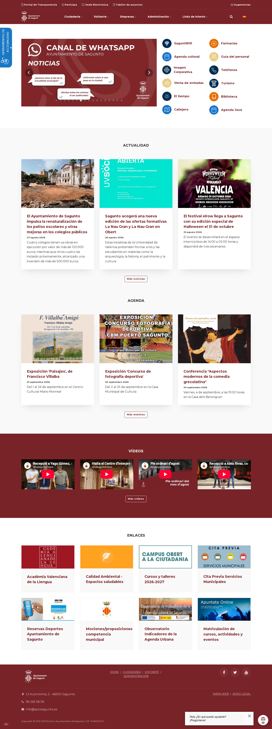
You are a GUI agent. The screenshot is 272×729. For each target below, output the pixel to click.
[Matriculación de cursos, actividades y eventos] (224, 609)
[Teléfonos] (214, 70)
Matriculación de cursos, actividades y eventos (223, 634)
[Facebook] (224, 672)
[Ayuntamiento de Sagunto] (30, 16)
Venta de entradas (189, 83)
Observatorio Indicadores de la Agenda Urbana (161, 634)
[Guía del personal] (214, 56)
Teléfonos (229, 70)
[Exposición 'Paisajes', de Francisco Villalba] (57, 339)
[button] (231, 16)
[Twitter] (235, 672)
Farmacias (229, 43)
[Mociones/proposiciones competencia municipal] (106, 609)
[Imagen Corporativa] (166, 69)
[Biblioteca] (214, 96)
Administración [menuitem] (159, 16)
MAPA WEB (221, 694)
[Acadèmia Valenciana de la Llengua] (47, 556)
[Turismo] (214, 83)
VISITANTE (152, 672)
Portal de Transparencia (40, 4)
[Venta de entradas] (167, 83)
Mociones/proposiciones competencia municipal (109, 634)
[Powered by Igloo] (5, 724)
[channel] (89, 72)
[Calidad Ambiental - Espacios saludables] (106, 556)
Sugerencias (242, 4)
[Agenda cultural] (167, 56)
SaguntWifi (183, 43)
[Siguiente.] (149, 73)
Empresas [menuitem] (127, 16)
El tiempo (181, 96)
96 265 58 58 (35, 701)
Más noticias (136, 278)
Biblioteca (229, 96)
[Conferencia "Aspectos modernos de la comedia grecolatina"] (214, 339)
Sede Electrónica (96, 4)
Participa (70, 4)
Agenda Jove (231, 110)
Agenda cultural (187, 56)
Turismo (227, 83)
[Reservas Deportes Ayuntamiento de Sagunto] (47, 609)
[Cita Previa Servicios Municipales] (224, 556)
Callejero (181, 109)
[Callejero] (167, 109)
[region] (89, 72)
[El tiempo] (167, 96)
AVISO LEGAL (242, 694)
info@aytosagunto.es (41, 709)
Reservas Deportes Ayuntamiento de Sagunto (45, 634)
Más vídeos (136, 498)
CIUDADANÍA (132, 672)
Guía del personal (235, 56)
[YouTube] (246, 672)
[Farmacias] (214, 43)
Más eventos (136, 414)
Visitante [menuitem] (100, 16)
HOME (114, 672)
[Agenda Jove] (214, 110)
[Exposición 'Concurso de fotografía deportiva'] (136, 339)
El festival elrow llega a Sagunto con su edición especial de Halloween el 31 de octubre (213, 221)
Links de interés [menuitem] (194, 16)
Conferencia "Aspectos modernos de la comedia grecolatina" (207, 376)
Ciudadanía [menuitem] (72, 16)
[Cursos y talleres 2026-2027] (165, 556)
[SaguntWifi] (167, 43)
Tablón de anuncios (129, 4)
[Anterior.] (29, 73)
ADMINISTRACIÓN (136, 676)
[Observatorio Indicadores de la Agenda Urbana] (165, 609)
